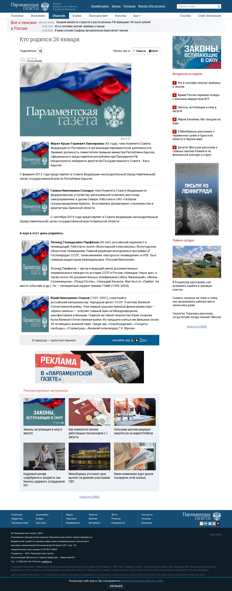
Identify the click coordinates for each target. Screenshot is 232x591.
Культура (120, 15)
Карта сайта (215, 534)
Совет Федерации (209, 15)
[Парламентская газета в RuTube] (218, 523)
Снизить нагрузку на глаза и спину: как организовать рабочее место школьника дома (195, 301)
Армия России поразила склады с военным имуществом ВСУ (196, 96)
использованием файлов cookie (143, 580)
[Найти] (218, 6)
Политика (17, 15)
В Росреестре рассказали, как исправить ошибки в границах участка (192, 285)
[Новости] (139, 51)
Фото (114, 514)
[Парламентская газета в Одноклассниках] (214, 523)
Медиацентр (73, 522)
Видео (69, 514)
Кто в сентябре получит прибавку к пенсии (73, 26)
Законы (116, 6)
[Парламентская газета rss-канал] (201, 523)
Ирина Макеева (34, 60)
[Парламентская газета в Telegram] (210, 523)
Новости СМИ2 (89, 497)
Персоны (71, 518)
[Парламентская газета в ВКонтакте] (206, 523)
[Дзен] (153, 51)
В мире (77, 15)
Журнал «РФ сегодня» (151, 6)
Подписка (129, 6)
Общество (58, 15)
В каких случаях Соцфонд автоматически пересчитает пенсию (85, 30)
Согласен (116, 586)
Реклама (146, 518)
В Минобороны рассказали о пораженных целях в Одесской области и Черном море (193, 135)
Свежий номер (100, 6)
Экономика (38, 15)
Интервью (94, 522)
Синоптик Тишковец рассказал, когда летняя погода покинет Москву (197, 315)
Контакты (147, 514)
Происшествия (98, 15)
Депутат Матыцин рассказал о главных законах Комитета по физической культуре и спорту (195, 151)
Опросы (93, 514)
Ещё (136, 15)
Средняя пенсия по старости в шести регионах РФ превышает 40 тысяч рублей (94, 22)
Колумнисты (118, 522)
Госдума (185, 15)
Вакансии (147, 522)
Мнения (93, 518)
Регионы (116, 518)
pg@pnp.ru (47, 561)
